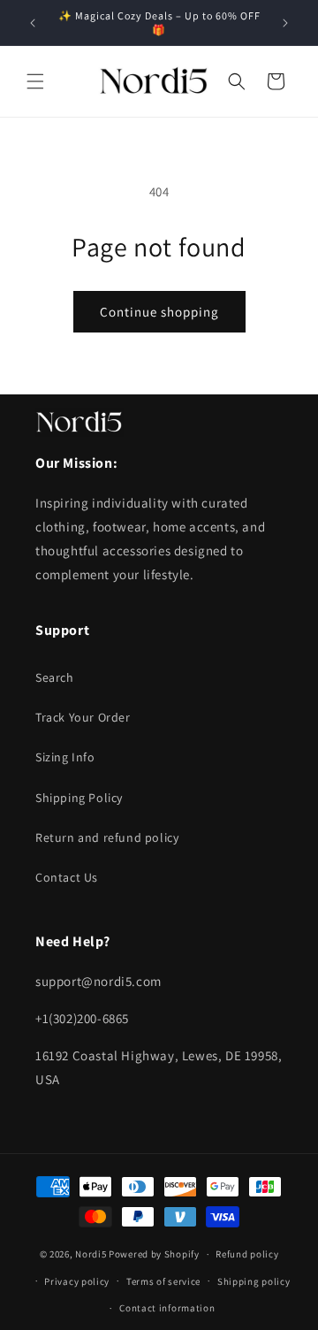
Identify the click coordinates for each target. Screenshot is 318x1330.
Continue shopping (159, 311)
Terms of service (163, 1281)
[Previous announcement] (32, 23)
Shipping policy (254, 1281)
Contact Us (66, 877)
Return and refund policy (106, 837)
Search (54, 677)
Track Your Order (83, 717)
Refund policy (247, 1254)
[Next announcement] (285, 23)
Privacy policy (77, 1281)
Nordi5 (90, 1254)
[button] (35, 81)
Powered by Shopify (154, 1254)
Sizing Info (65, 757)
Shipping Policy (79, 798)
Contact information (167, 1308)
